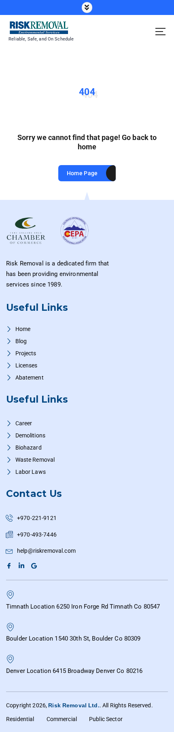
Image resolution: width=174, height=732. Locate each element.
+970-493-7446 (37, 534)
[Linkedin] (23, 565)
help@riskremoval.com (46, 550)
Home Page (82, 173)
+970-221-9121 (37, 518)
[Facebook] (10, 565)
